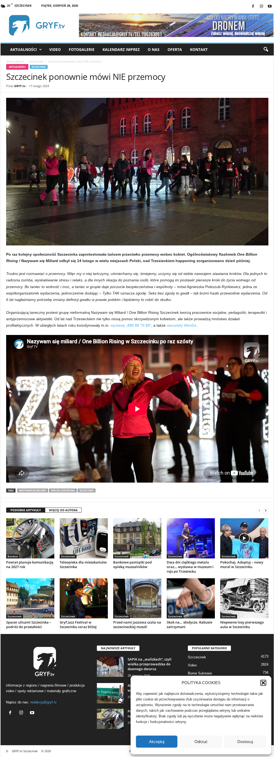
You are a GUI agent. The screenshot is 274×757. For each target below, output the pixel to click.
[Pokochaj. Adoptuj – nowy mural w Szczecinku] (244, 538)
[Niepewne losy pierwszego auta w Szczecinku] (244, 598)
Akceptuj (156, 741)
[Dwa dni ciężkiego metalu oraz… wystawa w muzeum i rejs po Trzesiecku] (191, 538)
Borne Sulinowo (200, 673)
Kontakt (199, 49)
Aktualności (23, 49)
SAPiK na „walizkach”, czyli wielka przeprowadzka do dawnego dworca (150, 664)
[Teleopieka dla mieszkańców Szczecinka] (84, 538)
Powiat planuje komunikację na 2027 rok (29, 564)
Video (55, 49)
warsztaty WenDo (181, 325)
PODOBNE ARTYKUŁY (25, 510)
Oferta (175, 49)
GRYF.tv (19, 86)
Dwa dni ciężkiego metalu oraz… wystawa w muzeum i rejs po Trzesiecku (190, 567)
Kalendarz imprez (121, 49)
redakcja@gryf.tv (43, 702)
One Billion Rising (63, 490)
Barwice (12, 556)
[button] (263, 682)
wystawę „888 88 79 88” (131, 325)
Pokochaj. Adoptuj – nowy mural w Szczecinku (241, 564)
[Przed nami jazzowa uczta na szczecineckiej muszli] (137, 598)
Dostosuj (245, 741)
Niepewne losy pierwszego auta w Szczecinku (242, 624)
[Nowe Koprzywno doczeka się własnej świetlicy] (110, 693)
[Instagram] (261, 6)
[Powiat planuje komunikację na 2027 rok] (30, 538)
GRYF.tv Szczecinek (25, 751)
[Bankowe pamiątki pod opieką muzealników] (137, 538)
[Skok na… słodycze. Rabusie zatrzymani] (191, 598)
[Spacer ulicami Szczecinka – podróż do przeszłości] (30, 598)
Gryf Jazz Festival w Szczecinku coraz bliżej (78, 624)
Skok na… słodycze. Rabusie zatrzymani (189, 624)
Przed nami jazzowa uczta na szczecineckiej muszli (137, 624)
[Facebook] (253, 6)
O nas (153, 49)
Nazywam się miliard (32, 490)
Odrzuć (201, 741)
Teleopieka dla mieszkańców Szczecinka (83, 564)
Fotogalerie (81, 49)
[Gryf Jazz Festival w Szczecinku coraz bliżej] (84, 598)
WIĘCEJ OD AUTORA (63, 510)
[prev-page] (259, 510)
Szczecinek (36, 61)
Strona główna (15, 61)
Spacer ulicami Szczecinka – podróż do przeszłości (28, 624)
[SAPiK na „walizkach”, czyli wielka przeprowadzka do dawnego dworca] (110, 667)
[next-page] (265, 510)
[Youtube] (270, 6)
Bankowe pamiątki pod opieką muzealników (132, 564)
